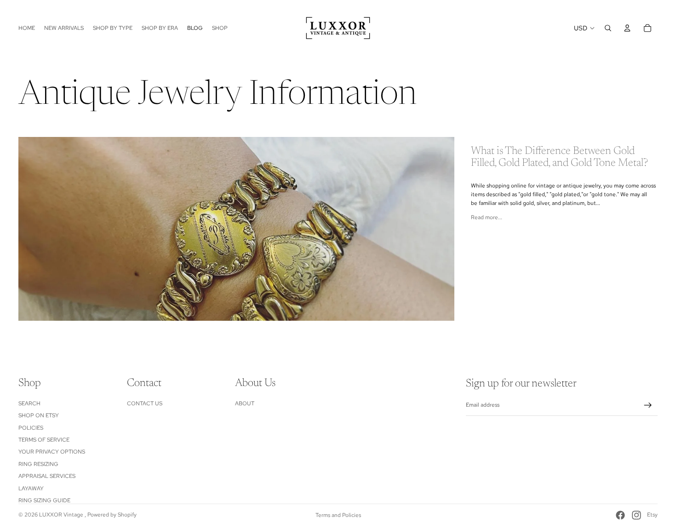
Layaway (31, 488)
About (244, 403)
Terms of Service (43, 439)
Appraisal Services (46, 476)
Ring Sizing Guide (44, 500)
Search (29, 403)
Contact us (144, 403)
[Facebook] (620, 515)
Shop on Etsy (38, 415)
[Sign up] (648, 405)
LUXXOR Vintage (62, 514)
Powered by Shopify (112, 514)
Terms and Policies (338, 515)
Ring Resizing (38, 463)
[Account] (627, 28)
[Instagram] (636, 515)
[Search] (608, 28)
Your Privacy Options (51, 451)
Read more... (486, 217)
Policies (30, 427)
